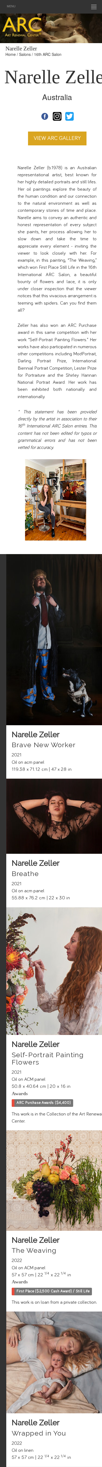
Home (10, 54)
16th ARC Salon (47, 54)
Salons (25, 54)
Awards (20, 1093)
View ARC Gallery (57, 138)
